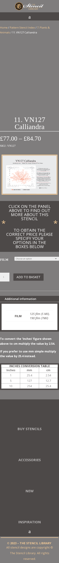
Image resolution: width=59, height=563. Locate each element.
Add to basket (28, 277)
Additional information (20, 299)
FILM (4, 259)
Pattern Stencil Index (22, 27)
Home (4, 27)
